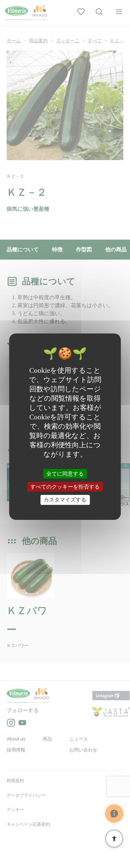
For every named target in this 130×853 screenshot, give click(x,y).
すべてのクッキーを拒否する (65, 487)
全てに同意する (65, 474)
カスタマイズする (65, 500)
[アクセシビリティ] (114, 838)
